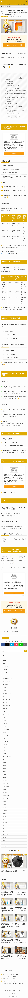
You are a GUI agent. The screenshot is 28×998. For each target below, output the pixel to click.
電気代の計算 (10, 83)
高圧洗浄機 (5, 846)
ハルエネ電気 (6, 729)
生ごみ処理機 (6, 795)
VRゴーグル (5, 666)
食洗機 (4, 843)
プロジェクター (6, 732)
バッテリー (5, 723)
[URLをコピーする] (25, 644)
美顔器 (4, 801)
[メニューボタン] (26, 1)
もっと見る (14, 116)
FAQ (5, 108)
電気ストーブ (6, 828)
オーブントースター (7, 678)
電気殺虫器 (5, 834)
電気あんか (5, 822)
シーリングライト (7, 693)
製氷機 (4, 807)
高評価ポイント (10, 99)
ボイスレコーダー (7, 741)
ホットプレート (6, 747)
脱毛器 (4, 804)
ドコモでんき (6, 714)
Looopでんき (5, 663)
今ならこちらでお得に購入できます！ (13, 106)
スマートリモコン (7, 705)
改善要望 (9, 101)
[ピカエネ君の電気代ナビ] (1, 1)
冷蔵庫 (4, 768)
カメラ (4, 687)
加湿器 (4, 771)
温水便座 (5, 792)
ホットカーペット (7, 744)
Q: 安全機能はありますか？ (13, 113)
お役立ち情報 (6, 684)
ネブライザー (6, 720)
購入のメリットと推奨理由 (11, 103)
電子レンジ (5, 819)
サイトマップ (20, 990)
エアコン (5, 672)
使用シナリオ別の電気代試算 (11, 88)
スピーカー (5, 702)
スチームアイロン (7, 699)
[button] (3, 644)
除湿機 (4, 813)
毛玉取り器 (5, 783)
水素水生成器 (6, 786)
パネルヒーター (5, 16)
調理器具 (5, 810)
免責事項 (22, 992)
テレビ (4, 711)
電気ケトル (5, 825)
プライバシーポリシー (15, 992)
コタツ (4, 690)
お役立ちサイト (7, 992)
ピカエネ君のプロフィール (12, 990)
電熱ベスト (5, 840)
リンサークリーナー (7, 759)
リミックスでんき (7, 756)
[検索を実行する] (25, 651)
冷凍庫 (4, 765)
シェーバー (5, 696)
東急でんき (5, 780)
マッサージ (5, 750)
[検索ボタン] (23, 1)
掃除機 (4, 777)
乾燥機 (4, 762)
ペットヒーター (6, 738)
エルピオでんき (6, 675)
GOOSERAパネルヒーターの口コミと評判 (14, 97)
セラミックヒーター (7, 708)
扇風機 (4, 774)
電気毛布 (5, 837)
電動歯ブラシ (6, 816)
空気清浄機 (5, 798)
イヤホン (5, 669)
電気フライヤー (6, 831)
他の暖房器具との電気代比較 (11, 86)
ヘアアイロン (6, 735)
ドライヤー (5, 717)
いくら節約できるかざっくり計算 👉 (14, 45)
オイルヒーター (6, 681)
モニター (5, 753)
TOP (5, 990)
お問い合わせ (14, 993)
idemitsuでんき (6, 660)
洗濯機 (4, 789)
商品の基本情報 (10, 81)
